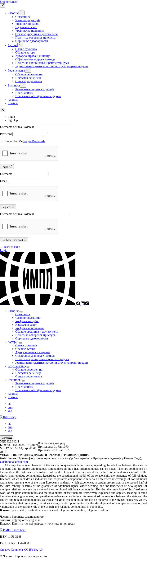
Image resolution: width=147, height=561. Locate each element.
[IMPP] (38, 304)
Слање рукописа (26, 345)
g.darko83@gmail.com (14, 461)
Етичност (14, 379)
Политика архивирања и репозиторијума (42, 359)
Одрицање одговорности (31, 338)
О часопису (22, 314)
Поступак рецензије (28, 373)
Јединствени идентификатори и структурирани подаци (51, 362)
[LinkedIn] (83, 304)
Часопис (13, 310)
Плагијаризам (24, 386)
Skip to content (9, 1)
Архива (13, 393)
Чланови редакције (27, 317)
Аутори (12, 342)
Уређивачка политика (29, 328)
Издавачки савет (26, 324)
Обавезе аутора (25, 348)
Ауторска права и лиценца (32, 352)
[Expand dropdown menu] (21, 311)
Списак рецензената (28, 376)
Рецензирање (16, 366)
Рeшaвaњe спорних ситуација (34, 383)
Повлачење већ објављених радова (38, 390)
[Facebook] (78, 304)
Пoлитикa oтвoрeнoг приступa (35, 335)
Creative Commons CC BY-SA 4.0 (21, 549)
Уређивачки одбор (27, 321)
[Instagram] (87, 304)
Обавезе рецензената (28, 369)
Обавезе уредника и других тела (36, 331)
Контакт (13, 397)
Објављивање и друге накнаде (35, 355)
